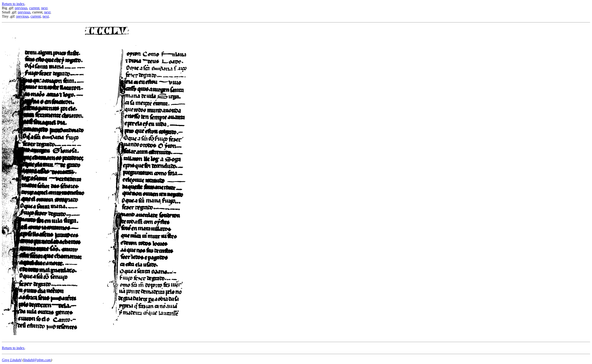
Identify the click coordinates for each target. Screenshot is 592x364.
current (34, 8)
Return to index (13, 4)
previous (21, 8)
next (44, 8)
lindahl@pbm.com (37, 360)
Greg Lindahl (12, 360)
